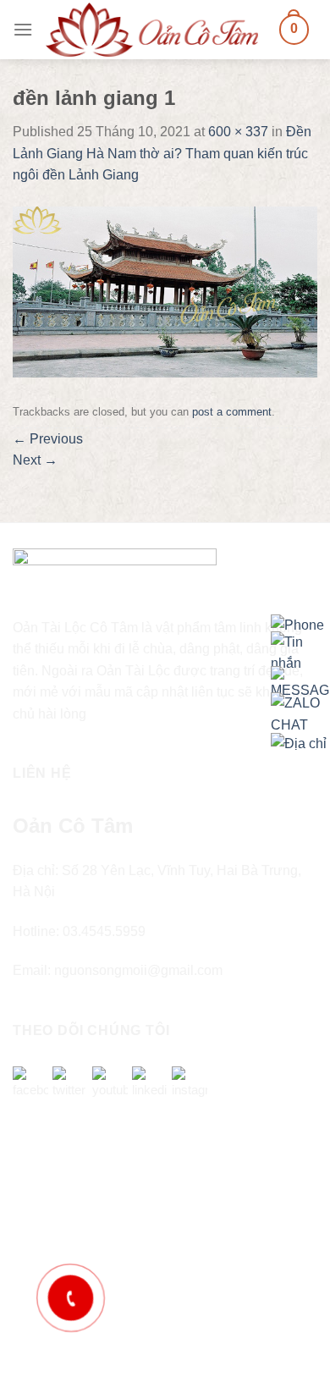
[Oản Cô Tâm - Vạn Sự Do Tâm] (152, 29)
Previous (48, 439)
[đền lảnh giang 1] (165, 291)
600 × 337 (238, 131)
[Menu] (23, 29)
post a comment (232, 411)
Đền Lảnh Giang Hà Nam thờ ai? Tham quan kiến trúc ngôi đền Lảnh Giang (162, 153)
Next (35, 460)
